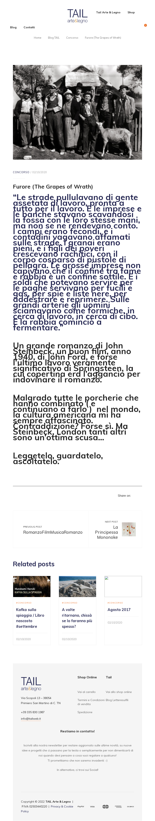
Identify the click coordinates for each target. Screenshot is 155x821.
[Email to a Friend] (139, 495)
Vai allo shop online (119, 692)
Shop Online (87, 677)
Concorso (21, 172)
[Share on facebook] (134, 495)
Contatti (29, 27)
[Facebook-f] (74, 778)
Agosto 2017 (119, 609)
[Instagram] (80, 778)
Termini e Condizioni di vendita (91, 702)
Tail (109, 677)
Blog (13, 27)
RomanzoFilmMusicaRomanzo (53, 532)
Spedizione (85, 712)
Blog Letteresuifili (117, 700)
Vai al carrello (87, 692)
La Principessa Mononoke (106, 532)
